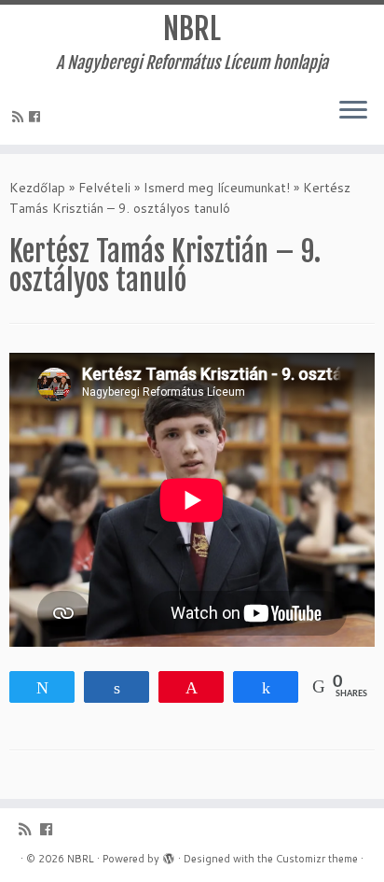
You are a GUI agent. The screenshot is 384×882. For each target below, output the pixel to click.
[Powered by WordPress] (168, 854)
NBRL (192, 29)
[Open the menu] (353, 111)
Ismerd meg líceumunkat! (217, 187)
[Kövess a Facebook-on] (37, 116)
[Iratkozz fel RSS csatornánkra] (20, 116)
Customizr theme (317, 858)
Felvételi (104, 187)
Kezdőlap (37, 187)
